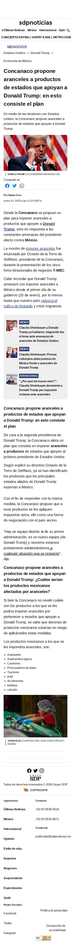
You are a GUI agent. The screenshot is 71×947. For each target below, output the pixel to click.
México (32, 30)
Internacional (47, 30)
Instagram (10, 933)
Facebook (10, 913)
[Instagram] (42, 770)
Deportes (10, 858)
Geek (7, 897)
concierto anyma (15, 37)
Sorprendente (13, 878)
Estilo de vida (12, 848)
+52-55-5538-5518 (47, 809)
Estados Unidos (14, 53)
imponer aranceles (40, 248)
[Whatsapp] (21, 185)
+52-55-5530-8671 (47, 819)
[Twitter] (14, 185)
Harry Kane (41, 37)
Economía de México (18, 61)
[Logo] (35, 23)
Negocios (10, 868)
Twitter (8, 923)
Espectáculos (13, 888)
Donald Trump (40, 53)
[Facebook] (7, 185)
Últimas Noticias (14, 30)
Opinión (64, 30)
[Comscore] (35, 789)
